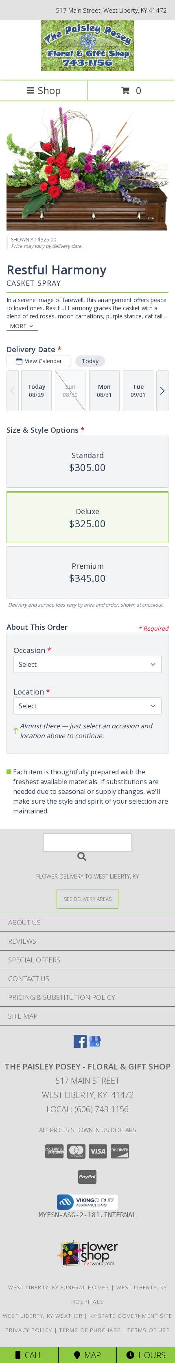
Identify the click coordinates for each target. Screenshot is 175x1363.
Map (90, 1355)
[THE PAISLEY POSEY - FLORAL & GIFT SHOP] (87, 69)
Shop (49, 90)
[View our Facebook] (80, 1045)
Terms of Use (148, 1330)
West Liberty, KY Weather (43, 1315)
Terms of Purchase (89, 1330)
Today (90, 361)
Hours (150, 1355)
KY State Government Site (131, 1315)
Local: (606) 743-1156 (87, 1109)
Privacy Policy (28, 1330)
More (18, 326)
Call (32, 1355)
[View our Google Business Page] (94, 1045)
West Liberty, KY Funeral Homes (58, 1287)
